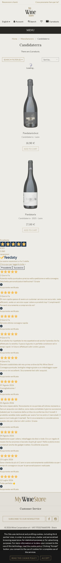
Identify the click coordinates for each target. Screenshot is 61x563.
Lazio (37, 137)
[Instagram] (55, 519)
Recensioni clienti (10, 2)
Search (33, 21)
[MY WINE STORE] (30, 11)
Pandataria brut (30, 133)
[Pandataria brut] (30, 103)
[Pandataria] (30, 184)
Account (19, 21)
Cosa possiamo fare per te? (47, 2)
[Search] (29, 21)
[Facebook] (49, 519)
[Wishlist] (41, 21)
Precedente (6, 268)
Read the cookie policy (24, 558)
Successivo (18, 268)
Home (14, 39)
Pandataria (30, 214)
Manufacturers (27, 39)
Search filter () (12, 60)
